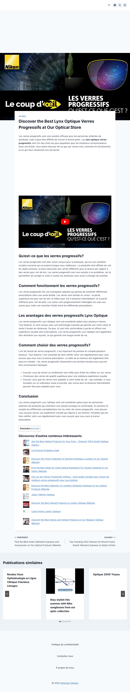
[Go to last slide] (7, 594)
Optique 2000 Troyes (106, 574)
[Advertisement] (65, 34)
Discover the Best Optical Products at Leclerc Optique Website (63, 503)
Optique (22, 116)
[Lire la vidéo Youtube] (65, 222)
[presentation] (65, 581)
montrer (34, 428)
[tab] (60, 621)
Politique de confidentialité (65, 644)
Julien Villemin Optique (43, 494)
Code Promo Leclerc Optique (46, 511)
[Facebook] (115, 5)
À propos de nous (65, 667)
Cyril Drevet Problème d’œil (45, 450)
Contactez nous (65, 656)
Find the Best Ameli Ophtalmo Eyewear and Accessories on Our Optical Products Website (38, 541)
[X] (120, 5)
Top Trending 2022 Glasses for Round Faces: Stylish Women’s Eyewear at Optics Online (92, 541)
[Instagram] (125, 5)
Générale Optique (69, 683)
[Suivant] (123, 594)
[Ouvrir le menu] (109, 5)
